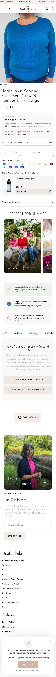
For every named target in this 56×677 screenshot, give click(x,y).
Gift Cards (6, 593)
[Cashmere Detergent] (9, 186)
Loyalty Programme (10, 603)
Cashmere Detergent (25, 179)
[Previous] (47, 173)
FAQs (4, 575)
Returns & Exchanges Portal (14, 561)
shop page (21, 134)
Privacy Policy (8, 622)
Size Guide (6, 565)
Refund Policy (8, 632)
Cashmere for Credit (10, 584)
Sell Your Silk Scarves (11, 588)
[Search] (9, 9)
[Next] (52, 173)
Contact (5, 607)
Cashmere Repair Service (12, 579)
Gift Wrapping (8, 598)
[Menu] (3, 9)
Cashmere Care (8, 570)
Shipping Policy (8, 627)
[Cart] (53, 9)
